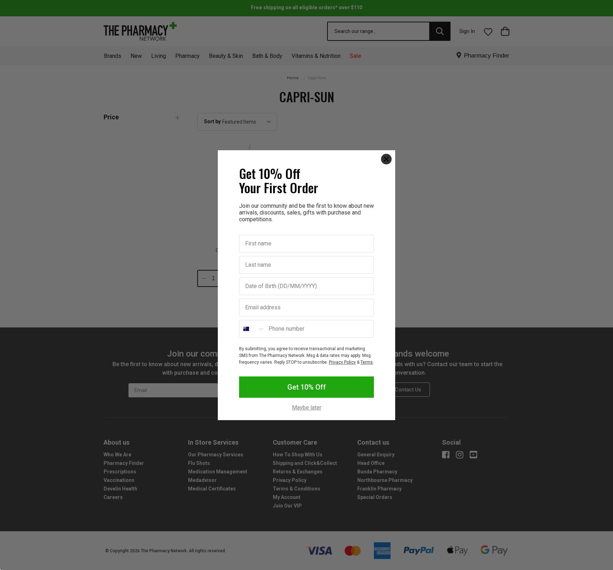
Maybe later (306, 408)
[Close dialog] (386, 159)
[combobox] (252, 328)
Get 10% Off (306, 387)
